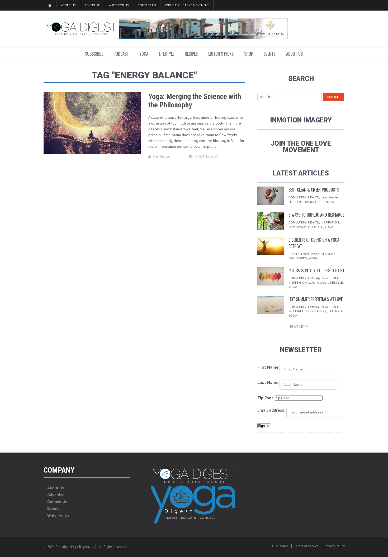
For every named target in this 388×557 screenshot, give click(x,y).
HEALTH (313, 197)
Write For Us (119, 5)
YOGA (143, 54)
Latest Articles (330, 197)
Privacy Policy (335, 546)
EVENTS (270, 54)
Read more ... (301, 327)
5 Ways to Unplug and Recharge (316, 215)
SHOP (248, 54)
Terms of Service (306, 546)
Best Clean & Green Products (313, 190)
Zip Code (265, 397)
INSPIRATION (330, 222)
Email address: (271, 410)
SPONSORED (314, 201)
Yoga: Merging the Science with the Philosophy (194, 100)
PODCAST (121, 54)
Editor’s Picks (221, 54)
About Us (68, 5)
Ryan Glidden (161, 156)
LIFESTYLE (166, 54)
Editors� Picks (318, 278)
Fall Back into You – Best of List (316, 270)
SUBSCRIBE (94, 54)
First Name (267, 367)
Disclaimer (280, 546)
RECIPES (191, 54)
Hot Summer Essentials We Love (315, 299)
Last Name (267, 382)
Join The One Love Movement (187, 5)
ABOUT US (294, 54)
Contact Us (147, 5)
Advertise (92, 5)
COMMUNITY (297, 197)
